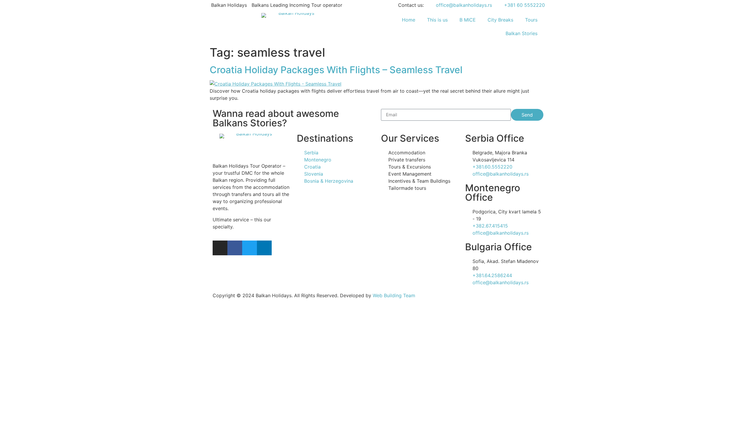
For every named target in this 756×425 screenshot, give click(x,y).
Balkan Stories (521, 33)
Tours (531, 20)
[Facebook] (234, 248)
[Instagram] (220, 248)
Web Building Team (394, 295)
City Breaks (500, 20)
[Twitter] (249, 248)
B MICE (468, 20)
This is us (437, 20)
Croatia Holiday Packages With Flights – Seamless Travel (336, 70)
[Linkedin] (264, 248)
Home (408, 20)
